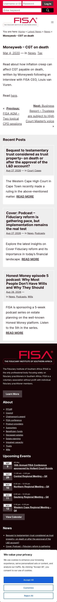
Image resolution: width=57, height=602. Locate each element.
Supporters (11, 427)
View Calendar (14, 517)
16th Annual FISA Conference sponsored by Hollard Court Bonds (33, 466)
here (14, 95)
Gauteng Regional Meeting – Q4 (31, 497)
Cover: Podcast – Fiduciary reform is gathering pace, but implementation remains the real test (27, 221)
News (47, 31)
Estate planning (13, 438)
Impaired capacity (14, 442)
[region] (28, 576)
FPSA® (9, 409)
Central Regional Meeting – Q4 (30, 476)
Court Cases (34, 170)
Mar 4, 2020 (11, 53)
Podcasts (40, 233)
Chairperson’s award (15, 416)
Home (21, 31)
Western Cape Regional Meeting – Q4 (32, 509)
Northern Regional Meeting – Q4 (31, 486)
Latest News (34, 31)
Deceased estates (14, 435)
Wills (30, 296)
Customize (28, 588)
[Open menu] (52, 22)
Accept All (28, 580)
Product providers (14, 424)
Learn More (12, 393)
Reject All (28, 595)
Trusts (9, 446)
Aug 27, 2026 (13, 170)
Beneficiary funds (14, 431)
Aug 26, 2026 (13, 291)
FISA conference (14, 420)
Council (9, 413)
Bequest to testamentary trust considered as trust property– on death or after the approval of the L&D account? (27, 158)
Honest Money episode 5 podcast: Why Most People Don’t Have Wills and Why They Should (27, 281)
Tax (39, 53)
